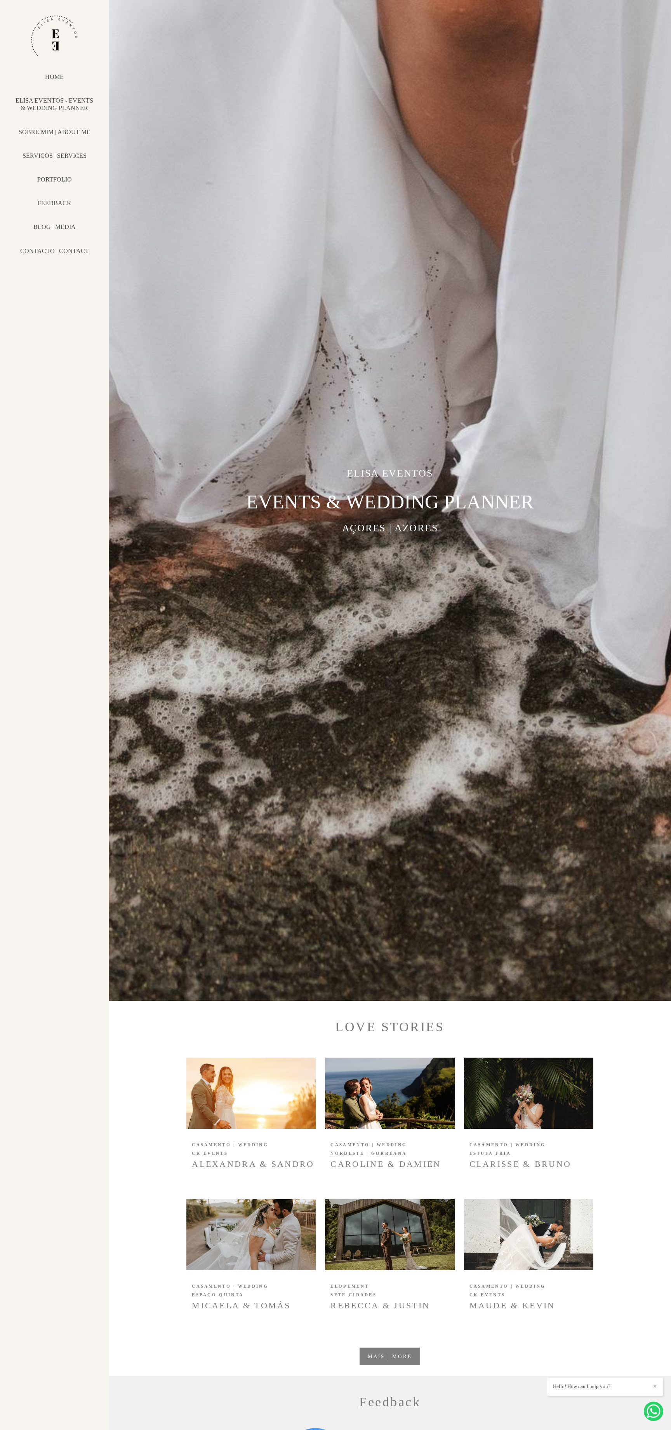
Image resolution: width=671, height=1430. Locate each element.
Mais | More (390, 1356)
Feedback (54, 203)
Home (54, 76)
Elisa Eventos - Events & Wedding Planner (54, 104)
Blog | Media (54, 226)
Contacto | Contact (54, 251)
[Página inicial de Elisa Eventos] (54, 39)
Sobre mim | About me (54, 132)
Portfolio (54, 179)
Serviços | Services (55, 155)
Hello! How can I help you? (581, 1386)
